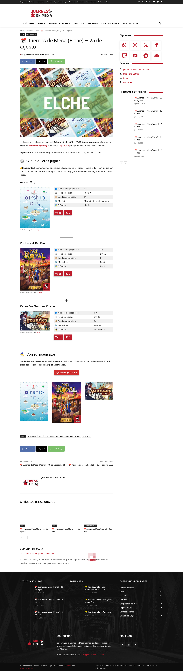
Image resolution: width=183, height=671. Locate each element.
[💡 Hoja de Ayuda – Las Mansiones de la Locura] (76, 590)
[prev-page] (21, 537)
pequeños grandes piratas (70, 436)
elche (40, 436)
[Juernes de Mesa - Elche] (21, 54)
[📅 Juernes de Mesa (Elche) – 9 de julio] (126, 140)
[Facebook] (146, 1)
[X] (135, 644)
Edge (38, 230)
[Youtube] (154, 1)
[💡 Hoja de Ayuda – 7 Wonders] (76, 615)
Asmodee (127, 82)
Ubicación (29, 31)
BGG (68, 212)
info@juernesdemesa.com (92, 654)
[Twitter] (142, 1)
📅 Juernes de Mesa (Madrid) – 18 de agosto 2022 (42, 465)
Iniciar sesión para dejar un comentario (37, 553)
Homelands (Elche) (38, 145)
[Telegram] (157, 1)
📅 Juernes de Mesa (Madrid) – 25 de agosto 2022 (90, 465)
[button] (160, 23)
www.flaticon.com (26, 668)
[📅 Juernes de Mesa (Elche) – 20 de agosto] (34, 516)
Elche (37, 31)
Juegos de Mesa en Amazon (136, 69)
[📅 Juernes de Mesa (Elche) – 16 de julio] (66, 516)
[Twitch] (150, 1)
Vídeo (58, 212)
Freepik (68, 666)
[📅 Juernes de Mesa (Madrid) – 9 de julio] (98, 516)
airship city (32, 436)
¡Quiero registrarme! (66, 372)
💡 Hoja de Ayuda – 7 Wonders (98, 612)
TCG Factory (41, 292)
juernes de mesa (51, 436)
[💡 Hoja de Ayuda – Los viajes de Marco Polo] (76, 602)
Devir (38, 332)
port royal (86, 436)
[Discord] (161, 1)
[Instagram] (139, 1)
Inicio (22, 31)
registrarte (64, 145)
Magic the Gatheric (131, 73)
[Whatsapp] (124, 45)
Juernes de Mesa (31, 34)
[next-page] (26, 537)
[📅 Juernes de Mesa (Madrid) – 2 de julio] (126, 153)
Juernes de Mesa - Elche (35, 54)
